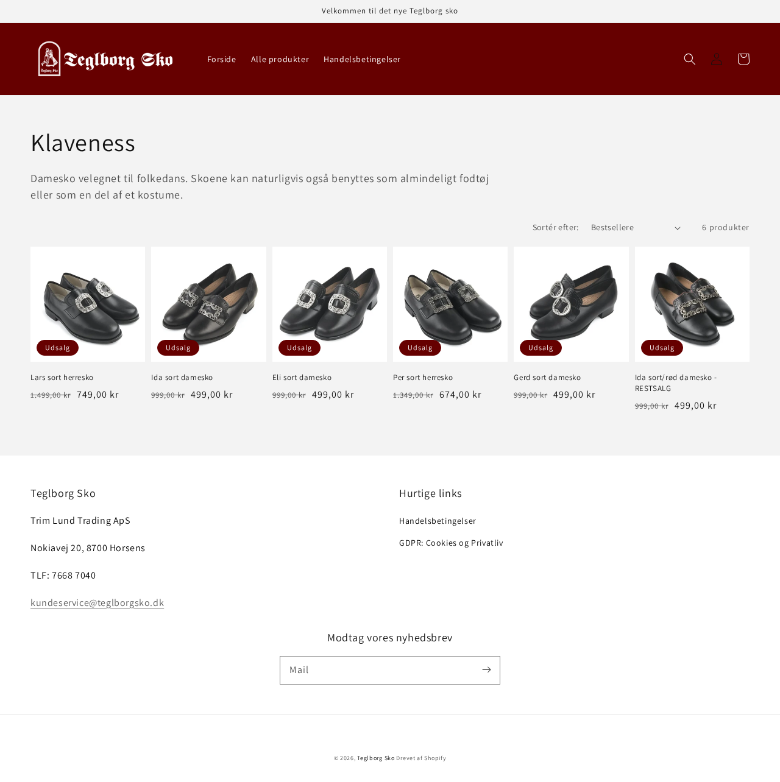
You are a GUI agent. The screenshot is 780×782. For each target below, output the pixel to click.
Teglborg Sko (375, 758)
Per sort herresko (423, 377)
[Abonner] (486, 670)
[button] (689, 59)
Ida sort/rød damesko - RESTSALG (676, 382)
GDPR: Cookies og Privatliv (451, 542)
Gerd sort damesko (547, 377)
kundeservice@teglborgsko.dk (97, 602)
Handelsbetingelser (438, 520)
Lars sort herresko (62, 377)
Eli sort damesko (302, 377)
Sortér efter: (556, 227)
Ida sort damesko (182, 377)
